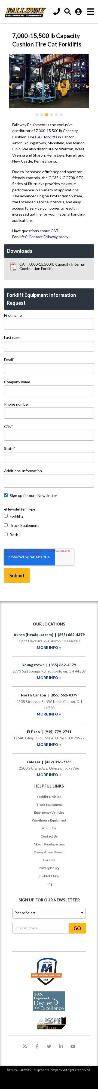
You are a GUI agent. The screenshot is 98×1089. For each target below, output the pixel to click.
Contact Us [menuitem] (49, 836)
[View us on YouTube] (73, 1046)
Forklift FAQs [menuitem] (49, 876)
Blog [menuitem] (49, 884)
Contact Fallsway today (48, 236)
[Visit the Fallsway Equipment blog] (25, 1046)
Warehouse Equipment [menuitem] (49, 820)
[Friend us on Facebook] (37, 1046)
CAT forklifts (46, 137)
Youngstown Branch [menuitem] (49, 852)
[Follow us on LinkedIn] (61, 1046)
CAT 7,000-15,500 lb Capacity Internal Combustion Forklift (52, 266)
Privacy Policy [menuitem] (49, 868)
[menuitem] (68, 12)
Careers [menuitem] (49, 860)
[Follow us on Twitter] (49, 1046)
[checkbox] (49, 526)
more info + (49, 647)
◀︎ (12, 86)
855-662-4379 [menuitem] (57, 12)
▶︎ (90, 86)
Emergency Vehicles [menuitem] (49, 812)
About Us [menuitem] (49, 828)
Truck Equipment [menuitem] (49, 804)
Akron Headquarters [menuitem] (49, 844)
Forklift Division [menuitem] (49, 797)
